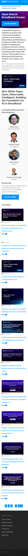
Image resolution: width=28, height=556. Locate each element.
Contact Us (5, 529)
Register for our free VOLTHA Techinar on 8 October (11, 7)
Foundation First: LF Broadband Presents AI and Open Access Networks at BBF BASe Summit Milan (14, 248)
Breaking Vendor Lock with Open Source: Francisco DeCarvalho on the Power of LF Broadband (13, 492)
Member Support (7, 526)
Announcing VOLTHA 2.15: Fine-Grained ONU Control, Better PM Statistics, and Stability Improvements (14, 399)
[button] (25, 1)
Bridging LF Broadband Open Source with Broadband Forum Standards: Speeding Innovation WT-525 (13, 430)
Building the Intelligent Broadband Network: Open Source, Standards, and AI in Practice (14, 368)
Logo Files (5, 535)
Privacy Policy (6, 519)
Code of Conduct (7, 522)
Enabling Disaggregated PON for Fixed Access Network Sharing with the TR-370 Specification (13, 461)
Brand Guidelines (7, 532)
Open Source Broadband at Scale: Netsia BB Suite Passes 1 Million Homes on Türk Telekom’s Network (14, 228)
